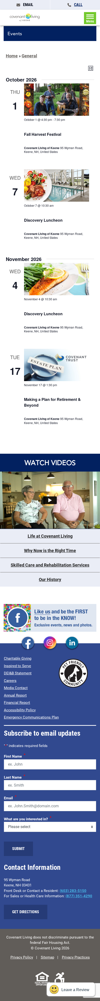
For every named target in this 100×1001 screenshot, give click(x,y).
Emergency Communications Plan (31, 717)
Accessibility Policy (20, 710)
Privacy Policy (21, 957)
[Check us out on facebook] (28, 643)
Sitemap (47, 957)
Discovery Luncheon (43, 220)
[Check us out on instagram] (50, 643)
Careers (10, 681)
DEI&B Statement (18, 673)
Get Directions (25, 912)
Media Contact (16, 688)
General (29, 55)
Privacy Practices (76, 957)
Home (12, 55)
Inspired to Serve (17, 666)
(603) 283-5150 (73, 891)
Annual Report (15, 695)
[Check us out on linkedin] (72, 643)
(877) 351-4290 (79, 896)
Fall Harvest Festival (42, 134)
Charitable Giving (17, 658)
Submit (18, 848)
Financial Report (17, 702)
